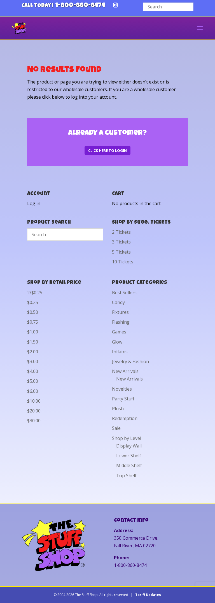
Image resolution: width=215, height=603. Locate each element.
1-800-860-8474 (80, 6)
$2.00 (32, 352)
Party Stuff (123, 399)
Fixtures (120, 312)
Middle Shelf (129, 465)
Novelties (122, 389)
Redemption (124, 418)
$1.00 (32, 332)
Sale (116, 428)
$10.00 (34, 401)
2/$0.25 (34, 292)
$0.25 (32, 302)
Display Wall (129, 446)
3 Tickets (121, 242)
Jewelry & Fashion (130, 361)
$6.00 (32, 391)
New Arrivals (125, 371)
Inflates (120, 352)
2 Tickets (121, 232)
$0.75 (32, 322)
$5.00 (32, 381)
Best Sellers (124, 292)
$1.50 (32, 342)
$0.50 (32, 312)
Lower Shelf (128, 456)
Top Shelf (126, 475)
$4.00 (32, 371)
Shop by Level (126, 438)
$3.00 (32, 361)
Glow (117, 342)
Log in (33, 203)
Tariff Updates (148, 594)
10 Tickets (122, 262)
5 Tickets (121, 252)
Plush (118, 408)
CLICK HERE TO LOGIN (107, 150)
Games (119, 332)
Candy (118, 302)
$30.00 (34, 421)
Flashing (121, 322)
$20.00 (34, 411)
